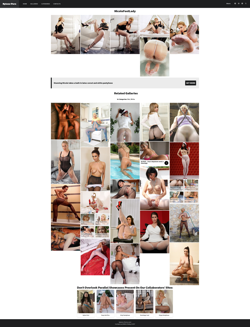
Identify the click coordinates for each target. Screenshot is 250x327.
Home (25, 4)
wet (128, 99)
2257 (133, 324)
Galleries (34, 4)
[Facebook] (235, 3)
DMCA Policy (127, 324)
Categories (45, 4)
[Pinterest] (239, 3)
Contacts (57, 4)
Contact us (118, 324)
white (133, 99)
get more (190, 83)
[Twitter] (246, 3)
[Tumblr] (242, 3)
